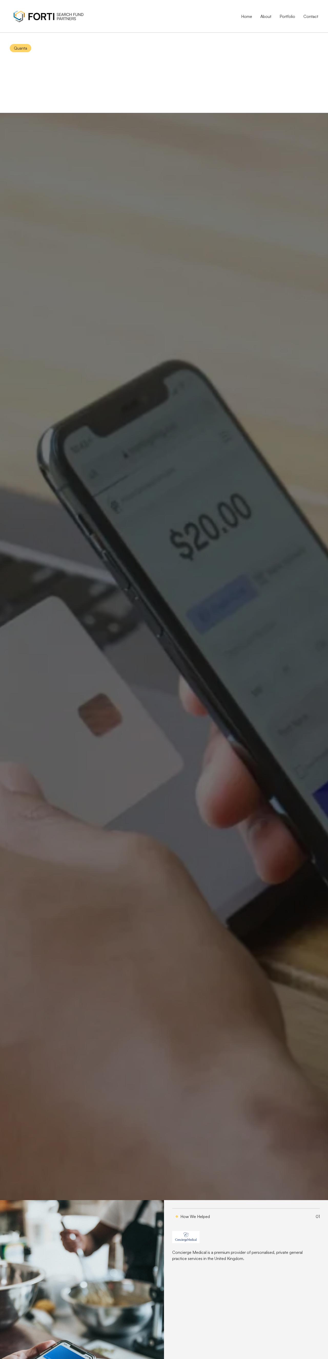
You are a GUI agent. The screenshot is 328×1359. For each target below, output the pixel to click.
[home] (48, 16)
